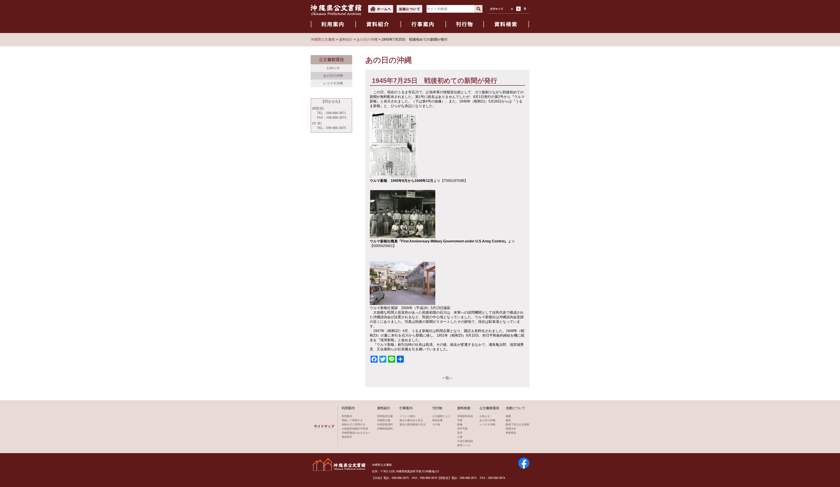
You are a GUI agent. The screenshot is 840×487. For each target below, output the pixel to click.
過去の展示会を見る (411, 420)
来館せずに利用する (353, 424)
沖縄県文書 (383, 420)
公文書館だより (441, 416)
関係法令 (511, 428)
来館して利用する (352, 420)
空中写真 (462, 428)
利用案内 (348, 408)
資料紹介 (383, 408)
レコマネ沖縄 (333, 83)
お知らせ (333, 68)
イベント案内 (407, 416)
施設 (508, 420)
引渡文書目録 (465, 441)
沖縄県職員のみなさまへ (356, 432)
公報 (459, 436)
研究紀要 (437, 420)
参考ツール (463, 445)
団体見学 (347, 436)
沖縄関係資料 (385, 428)
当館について (515, 408)
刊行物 (437, 408)
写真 (459, 420)
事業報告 (511, 432)
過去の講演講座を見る (412, 424)
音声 (459, 432)
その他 (436, 424)
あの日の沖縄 (333, 75)
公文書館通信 (489, 408)
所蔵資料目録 (465, 416)
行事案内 (406, 408)
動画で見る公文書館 (517, 424)
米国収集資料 (385, 424)
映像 (459, 424)
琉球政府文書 (385, 416)
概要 (508, 416)
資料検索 (463, 408)
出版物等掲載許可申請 (355, 428)
